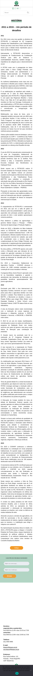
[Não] (31, 670)
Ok (17, 673)
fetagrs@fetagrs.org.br (10, 647)
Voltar (16, 548)
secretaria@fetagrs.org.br (11, 649)
